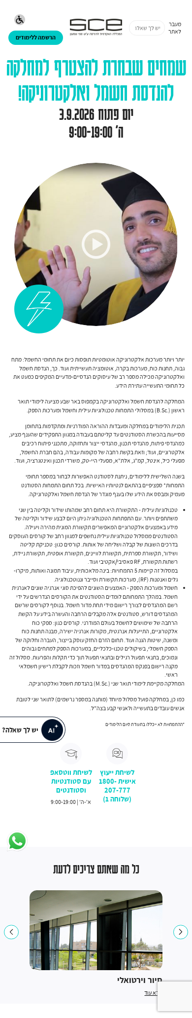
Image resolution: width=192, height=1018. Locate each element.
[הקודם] (11, 932)
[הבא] (180, 932)
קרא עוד (153, 992)
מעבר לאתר (174, 27)
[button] (20, 21)
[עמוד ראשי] (96, 27)
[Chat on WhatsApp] (17, 841)
